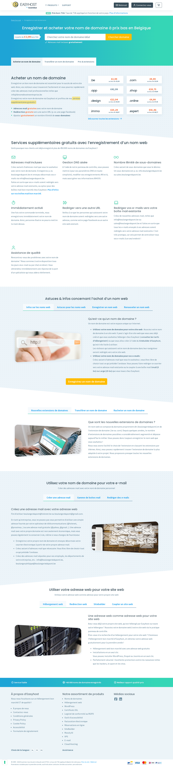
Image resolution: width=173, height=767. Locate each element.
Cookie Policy (19, 723)
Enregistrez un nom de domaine (86, 381)
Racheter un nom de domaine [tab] (129, 410)
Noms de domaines (73, 698)
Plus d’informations (118, 13)
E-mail (67, 740)
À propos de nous (21, 708)
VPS (66, 736)
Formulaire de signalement (25, 731)
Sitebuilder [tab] (99, 604)
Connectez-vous (143, 5)
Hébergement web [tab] (53, 604)
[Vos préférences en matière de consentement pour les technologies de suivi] (4, 762)
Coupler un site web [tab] (122, 604)
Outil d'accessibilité (73, 717)
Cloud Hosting (71, 744)
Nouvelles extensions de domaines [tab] (49, 410)
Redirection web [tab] (78, 604)
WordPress (69, 706)
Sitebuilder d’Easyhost (149, 340)
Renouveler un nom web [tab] (136, 307)
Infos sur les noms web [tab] (38, 307)
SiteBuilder (69, 729)
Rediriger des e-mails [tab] (118, 497)
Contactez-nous (20, 712)
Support (66, 5)
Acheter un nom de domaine (26, 61)
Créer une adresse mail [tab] (58, 497)
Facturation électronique (75, 721)
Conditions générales (23, 716)
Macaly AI (68, 732)
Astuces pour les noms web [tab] (71, 307)
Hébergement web (73, 702)
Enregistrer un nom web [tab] (104, 307)
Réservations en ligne (74, 725)
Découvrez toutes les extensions (103, 118)
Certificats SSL (71, 710)
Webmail (122, 5)
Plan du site (85, 762)
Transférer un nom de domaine (59, 61)
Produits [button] (52, 5)
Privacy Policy (19, 719)
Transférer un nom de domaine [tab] (91, 410)
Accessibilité (19, 727)
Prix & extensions (86, 61)
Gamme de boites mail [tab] (88, 497)
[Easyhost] (26, 5)
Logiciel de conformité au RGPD (79, 713)
